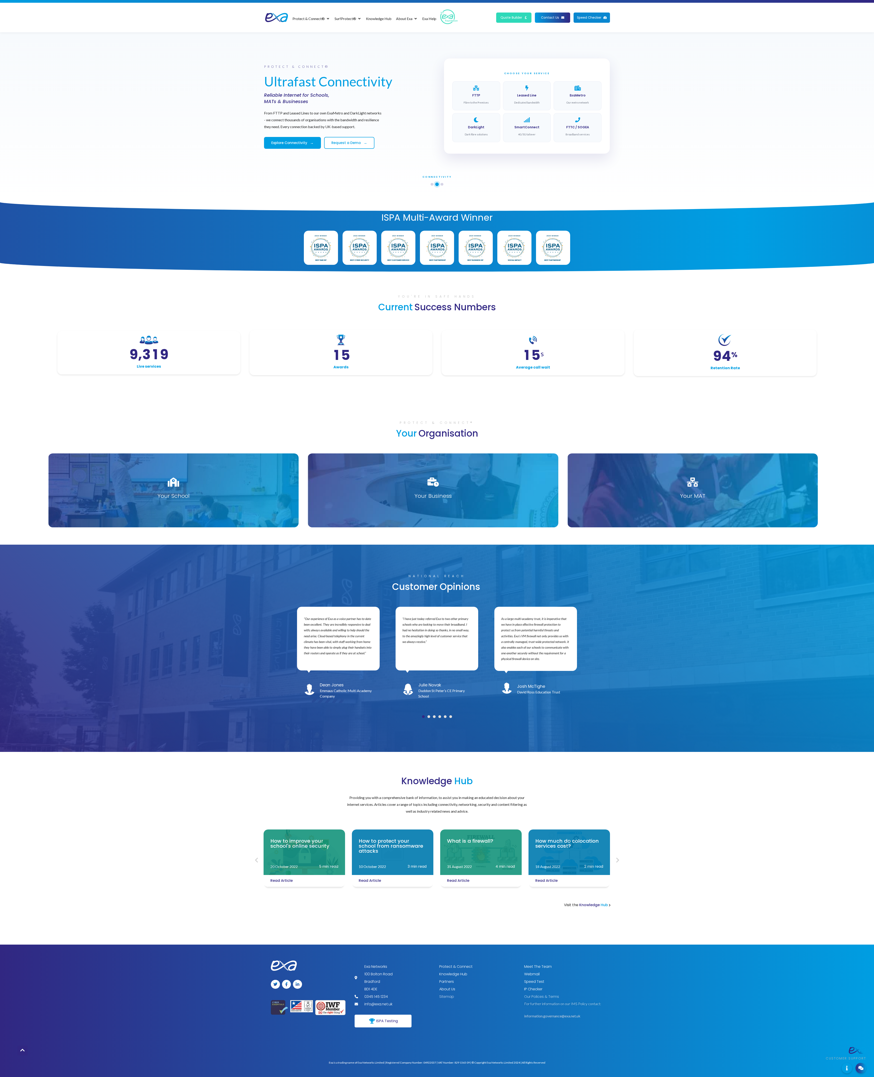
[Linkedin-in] (297, 984)
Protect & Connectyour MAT (692, 499)
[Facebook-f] (286, 984)
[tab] (432, 184)
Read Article (281, 880)
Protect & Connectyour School (173, 499)
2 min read (328, 866)
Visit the (586, 905)
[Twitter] (275, 984)
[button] (423, 716)
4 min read (505, 866)
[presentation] (256, 860)
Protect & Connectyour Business (433, 499)
